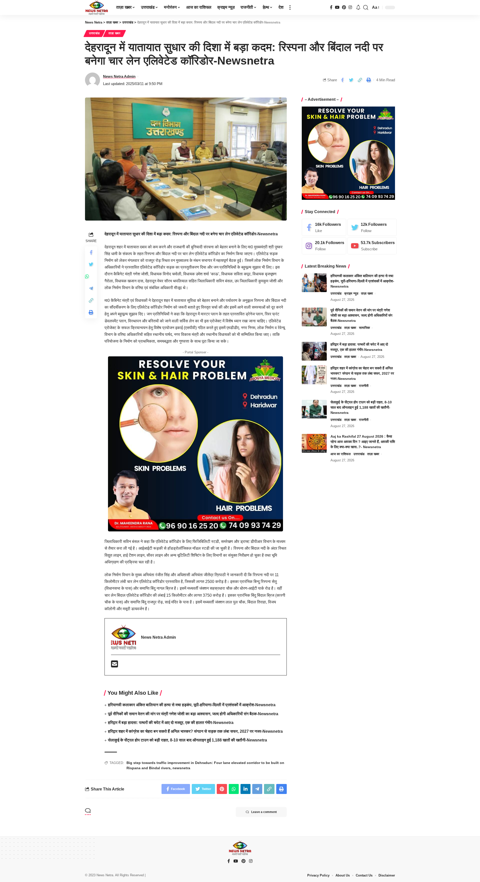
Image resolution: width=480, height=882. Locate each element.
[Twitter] (372, 227)
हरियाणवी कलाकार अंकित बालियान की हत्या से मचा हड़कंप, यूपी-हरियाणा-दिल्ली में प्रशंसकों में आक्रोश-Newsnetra (192, 705)
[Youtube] (372, 246)
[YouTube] (337, 7)
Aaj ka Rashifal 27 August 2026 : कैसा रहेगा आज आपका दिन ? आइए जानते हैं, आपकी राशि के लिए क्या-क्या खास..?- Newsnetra (362, 441)
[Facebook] (331, 7)
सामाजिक (364, 328)
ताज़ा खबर (114, 33)
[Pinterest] (344, 7)
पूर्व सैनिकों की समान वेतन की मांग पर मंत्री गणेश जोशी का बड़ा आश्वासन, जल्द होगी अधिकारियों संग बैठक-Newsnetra (193, 714)
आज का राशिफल (340, 454)
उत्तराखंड (94, 33)
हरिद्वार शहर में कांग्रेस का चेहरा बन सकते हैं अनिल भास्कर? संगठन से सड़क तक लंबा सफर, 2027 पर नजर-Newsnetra (195, 731)
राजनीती (363, 386)
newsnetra (181, 768)
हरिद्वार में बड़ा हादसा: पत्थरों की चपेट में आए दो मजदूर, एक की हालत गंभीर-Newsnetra (171, 722)
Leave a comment (264, 812)
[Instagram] (350, 7)
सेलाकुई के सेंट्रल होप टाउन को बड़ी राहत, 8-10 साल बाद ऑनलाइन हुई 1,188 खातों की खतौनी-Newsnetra (187, 740)
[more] (290, 7)
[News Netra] (96, 7)
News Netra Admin (119, 76)
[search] (365, 7)
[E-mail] (114, 665)
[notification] (358, 8)
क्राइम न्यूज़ (351, 293)
